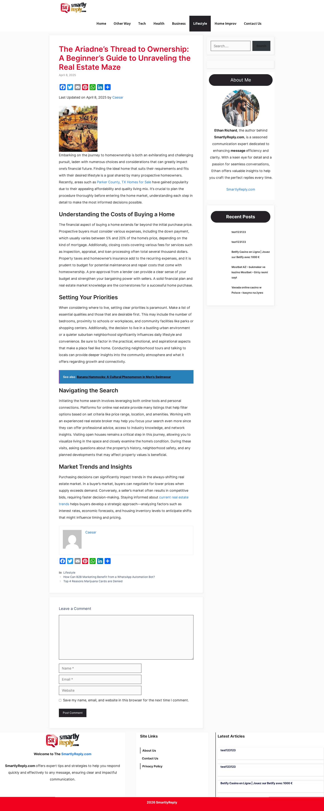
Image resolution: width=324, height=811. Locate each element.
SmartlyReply (166, 802)
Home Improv (225, 23)
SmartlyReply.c (238, 189)
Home (101, 23)
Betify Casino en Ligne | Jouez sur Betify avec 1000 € (256, 783)
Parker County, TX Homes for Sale (124, 182)
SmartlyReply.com (111, 8)
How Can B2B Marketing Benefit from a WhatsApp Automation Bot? (109, 577)
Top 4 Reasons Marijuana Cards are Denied (93, 581)
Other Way (122, 23)
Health (158, 23)
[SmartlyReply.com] (73, 8)
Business (179, 23)
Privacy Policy (152, 766)
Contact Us (252, 23)
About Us (149, 750)
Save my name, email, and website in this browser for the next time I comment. (126, 700)
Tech (142, 23)
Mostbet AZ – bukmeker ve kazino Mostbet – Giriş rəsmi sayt (250, 272)
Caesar (117, 97)
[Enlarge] (254, 94)
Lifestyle (200, 23)
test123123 (239, 231)
